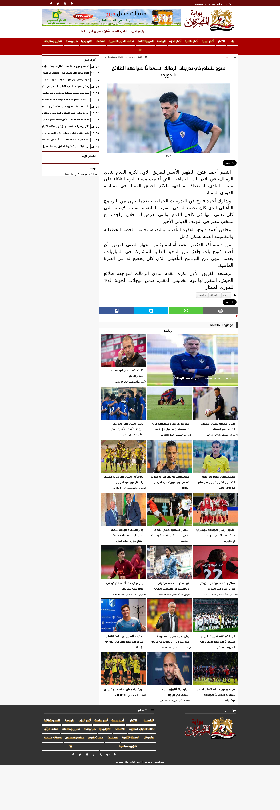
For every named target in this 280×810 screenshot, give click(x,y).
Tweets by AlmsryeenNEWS (81, 174)
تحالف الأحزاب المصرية (121, 41)
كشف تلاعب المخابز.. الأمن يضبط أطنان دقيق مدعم (62, 120)
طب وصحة (72, 41)
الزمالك (213, 295)
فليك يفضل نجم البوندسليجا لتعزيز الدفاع (67, 80)
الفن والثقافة (146, 41)
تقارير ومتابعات (53, 41)
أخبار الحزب (175, 41)
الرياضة (161, 41)
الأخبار (221, 41)
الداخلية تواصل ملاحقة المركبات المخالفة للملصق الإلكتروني (57, 100)
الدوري (201, 295)
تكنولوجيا (86, 41)
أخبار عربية (208, 41)
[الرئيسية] (232, 42)
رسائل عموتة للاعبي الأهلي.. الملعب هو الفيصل (63, 86)
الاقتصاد (100, 41)
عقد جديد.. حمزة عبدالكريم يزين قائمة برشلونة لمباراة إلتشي (56, 93)
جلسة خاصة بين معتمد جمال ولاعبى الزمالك (66, 73)
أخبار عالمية (191, 41)
